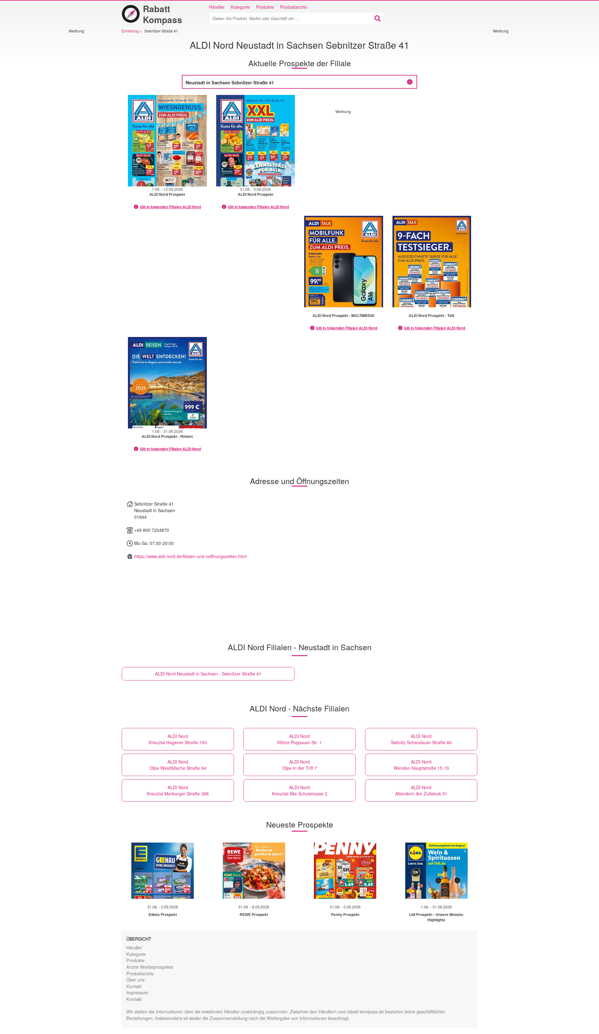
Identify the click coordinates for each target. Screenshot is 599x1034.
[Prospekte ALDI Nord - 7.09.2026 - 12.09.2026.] (167, 140)
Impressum (137, 992)
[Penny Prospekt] (345, 871)
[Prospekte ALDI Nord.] (343, 261)
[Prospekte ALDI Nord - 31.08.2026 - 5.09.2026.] (255, 140)
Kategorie (240, 7)
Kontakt (134, 986)
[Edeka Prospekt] (162, 871)
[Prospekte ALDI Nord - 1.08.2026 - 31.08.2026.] (167, 382)
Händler (217, 7)
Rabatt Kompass (162, 14)
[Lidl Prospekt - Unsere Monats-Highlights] (436, 871)
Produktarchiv (293, 7)
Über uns (135, 979)
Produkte (265, 7)
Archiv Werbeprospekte (149, 966)
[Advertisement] (87, 127)
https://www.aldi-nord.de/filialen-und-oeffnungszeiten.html (190, 556)
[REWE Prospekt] (254, 871)
